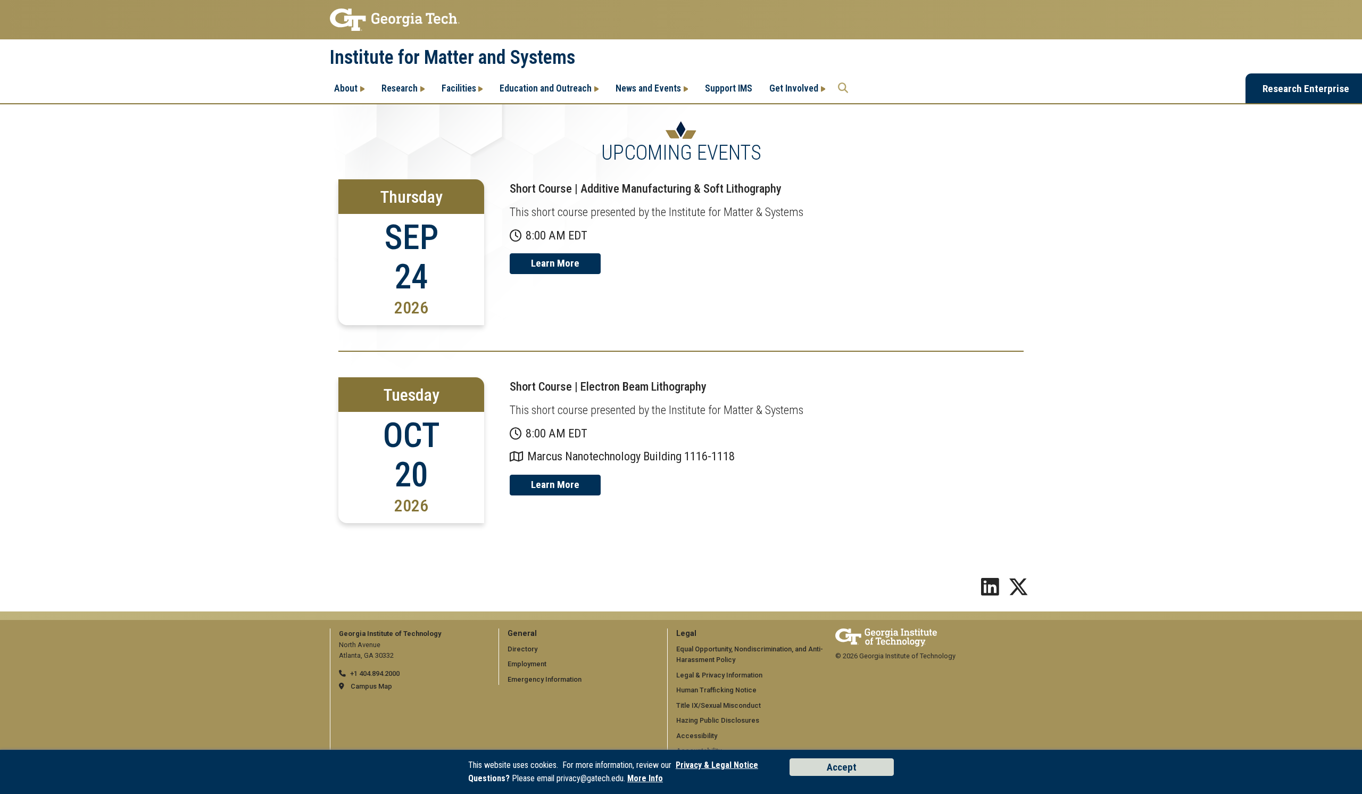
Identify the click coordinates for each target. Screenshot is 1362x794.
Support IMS (728, 88)
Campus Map (371, 686)
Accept (842, 767)
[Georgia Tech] (886, 634)
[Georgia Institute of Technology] (681, 19)
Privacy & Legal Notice (717, 765)
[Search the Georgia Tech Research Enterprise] (843, 88)
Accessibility (696, 736)
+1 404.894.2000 (375, 673)
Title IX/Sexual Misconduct (718, 705)
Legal (686, 633)
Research (399, 88)
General (522, 633)
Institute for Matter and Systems (452, 57)
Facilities (459, 88)
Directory (522, 649)
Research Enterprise (1306, 88)
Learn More (555, 263)
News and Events (648, 88)
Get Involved (793, 88)
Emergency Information (545, 679)
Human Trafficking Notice (716, 690)
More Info (645, 778)
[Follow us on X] (1018, 591)
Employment (527, 664)
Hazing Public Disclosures (717, 720)
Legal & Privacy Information (719, 675)
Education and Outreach (546, 88)
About (346, 88)
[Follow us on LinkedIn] (990, 591)
